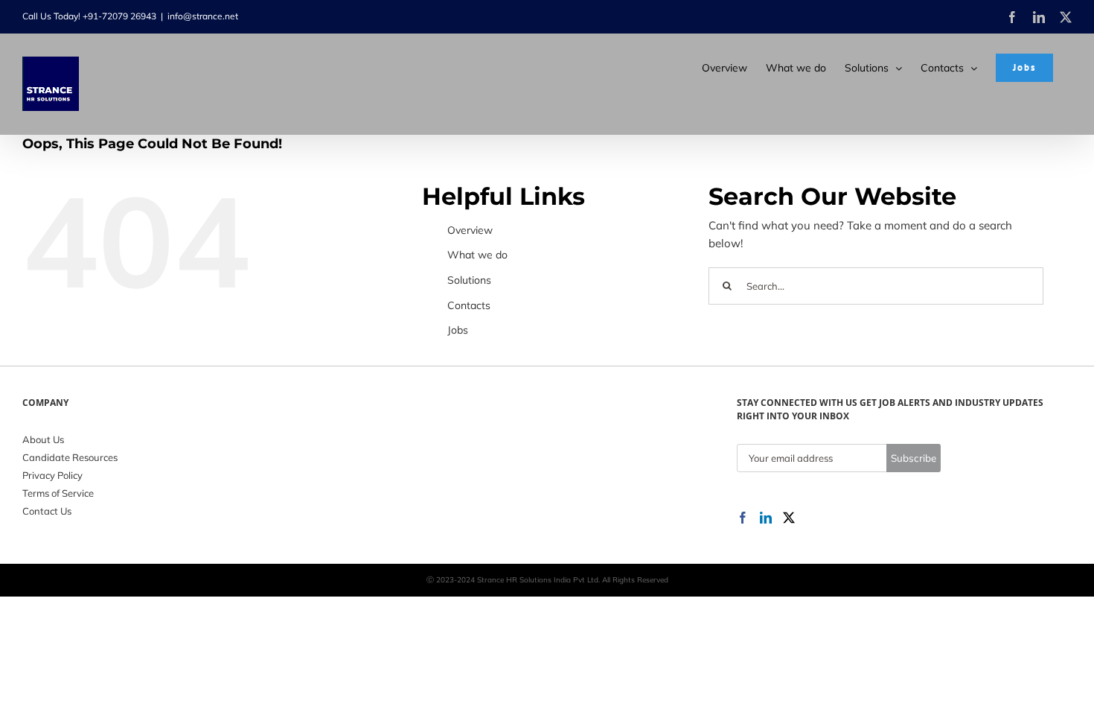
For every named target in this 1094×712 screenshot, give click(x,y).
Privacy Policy (52, 475)
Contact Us (46, 511)
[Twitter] (789, 518)
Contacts (468, 305)
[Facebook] (743, 518)
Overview (470, 230)
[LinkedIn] (766, 518)
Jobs (457, 330)
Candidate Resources (70, 457)
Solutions (469, 280)
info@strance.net (202, 16)
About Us (43, 439)
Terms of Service (58, 493)
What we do (477, 254)
